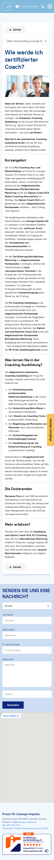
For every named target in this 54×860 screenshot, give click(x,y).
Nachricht (8, 659)
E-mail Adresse (11, 644)
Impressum (8, 828)
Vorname (7, 614)
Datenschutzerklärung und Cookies (32, 828)
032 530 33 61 (13, 825)
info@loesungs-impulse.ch (24, 822)
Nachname (8, 629)
